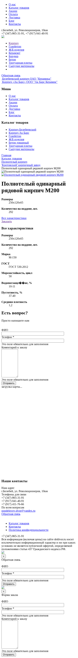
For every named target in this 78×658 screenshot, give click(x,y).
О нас (12, 4)
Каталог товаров (19, 7)
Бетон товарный (19, 142)
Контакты (15, 24)
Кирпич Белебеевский (22, 129)
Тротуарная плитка (20, 62)
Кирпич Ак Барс (19, 132)
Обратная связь (10, 75)
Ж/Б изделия (16, 49)
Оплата (13, 14)
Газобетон (15, 46)
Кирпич (14, 43)
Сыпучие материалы (21, 66)
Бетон (12, 59)
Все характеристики (13, 218)
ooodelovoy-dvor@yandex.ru (18, 510)
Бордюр (13, 56)
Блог (12, 20)
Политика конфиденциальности (28, 529)
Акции (13, 10)
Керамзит (14, 53)
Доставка (14, 17)
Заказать (6, 221)
